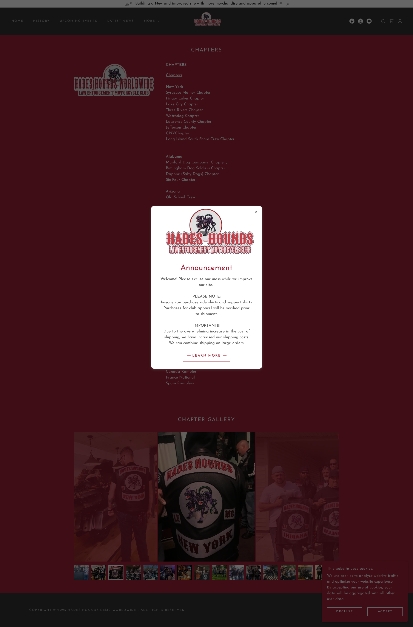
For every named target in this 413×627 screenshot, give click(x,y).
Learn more (206, 355)
